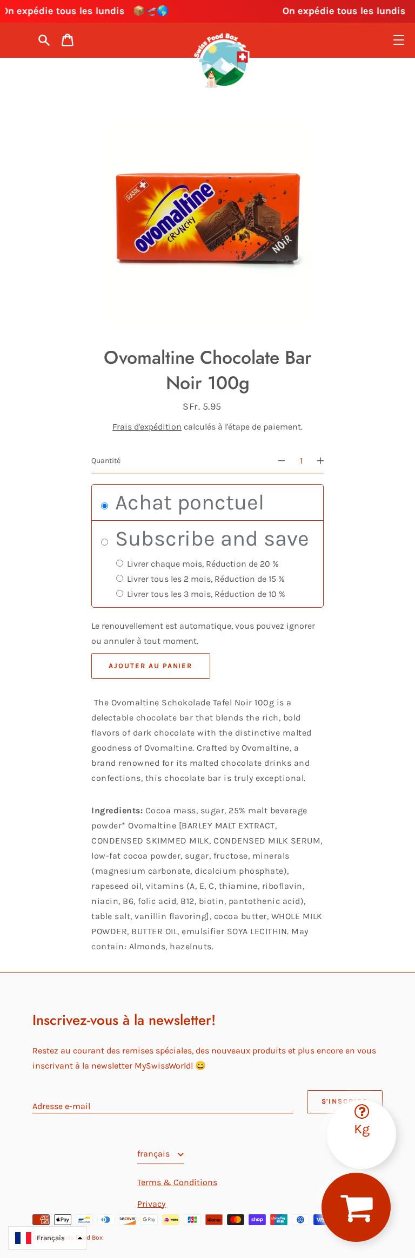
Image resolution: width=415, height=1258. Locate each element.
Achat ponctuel (187, 502)
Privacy (151, 1204)
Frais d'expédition (147, 426)
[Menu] (399, 40)
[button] (47, 1238)
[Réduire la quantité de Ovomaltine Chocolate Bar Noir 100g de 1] (276, 461)
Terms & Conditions (177, 1182)
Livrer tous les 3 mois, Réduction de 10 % (205, 594)
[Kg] (361, 1104)
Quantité (106, 460)
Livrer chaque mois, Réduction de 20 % (202, 564)
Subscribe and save (209, 538)
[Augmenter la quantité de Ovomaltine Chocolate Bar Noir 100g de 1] (325, 461)
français (154, 1153)
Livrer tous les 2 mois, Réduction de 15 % (205, 579)
